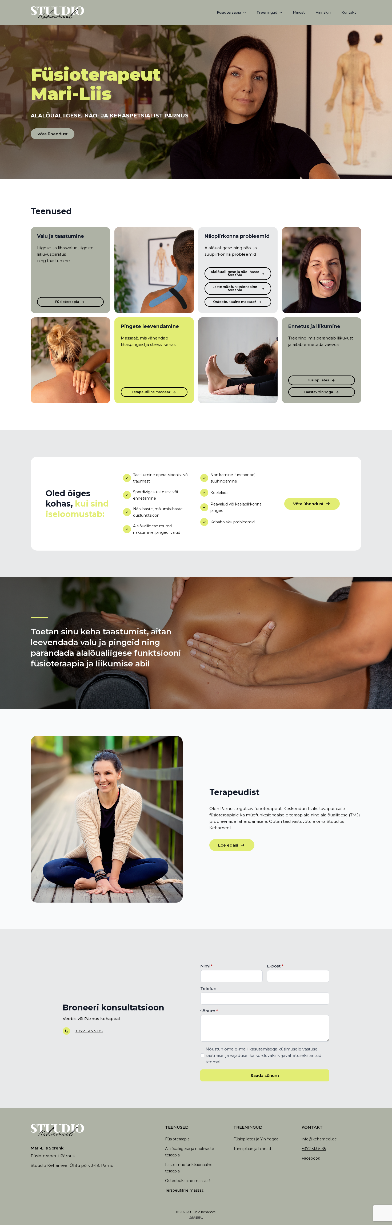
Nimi (206, 966)
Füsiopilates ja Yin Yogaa (255, 1139)
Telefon (208, 988)
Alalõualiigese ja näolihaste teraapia (189, 1151)
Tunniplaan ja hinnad (252, 1148)
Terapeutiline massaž (184, 1190)
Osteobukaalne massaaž (187, 1180)
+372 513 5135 (89, 1030)
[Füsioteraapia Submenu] (246, 12)
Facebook (311, 1158)
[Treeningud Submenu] (282, 12)
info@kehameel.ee (319, 1139)
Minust (299, 12)
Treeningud (267, 12)
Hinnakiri (323, 12)
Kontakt (348, 12)
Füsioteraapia (229, 12)
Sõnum (209, 1011)
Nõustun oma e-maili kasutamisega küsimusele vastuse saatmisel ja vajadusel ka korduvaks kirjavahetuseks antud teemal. (263, 1055)
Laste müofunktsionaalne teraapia (189, 1167)
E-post (275, 966)
